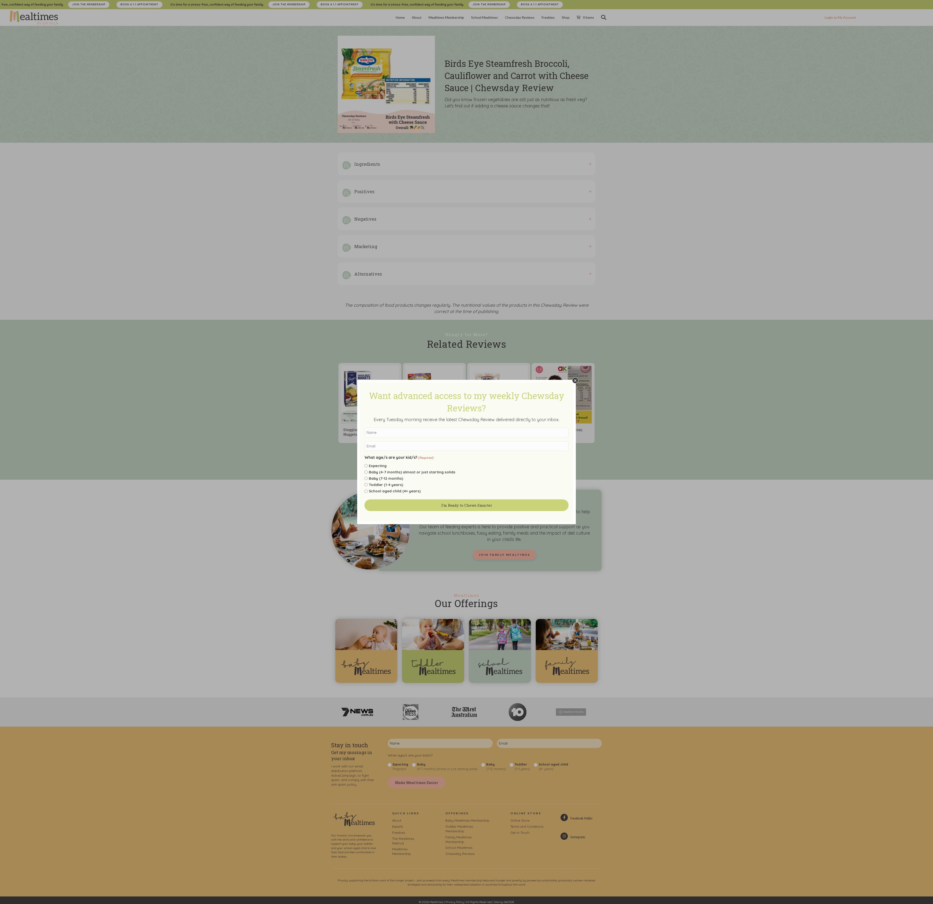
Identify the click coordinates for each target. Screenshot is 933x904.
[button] (575, 380)
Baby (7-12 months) (386, 478)
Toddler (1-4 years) (386, 484)
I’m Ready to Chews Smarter (466, 505)
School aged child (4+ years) (395, 491)
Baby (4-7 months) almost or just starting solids (412, 472)
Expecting (378, 465)
